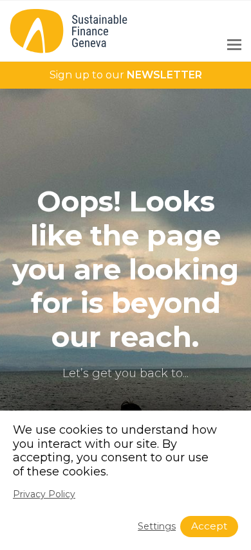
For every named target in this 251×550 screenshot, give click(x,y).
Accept (209, 526)
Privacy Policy (44, 494)
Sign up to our (126, 75)
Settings (157, 526)
